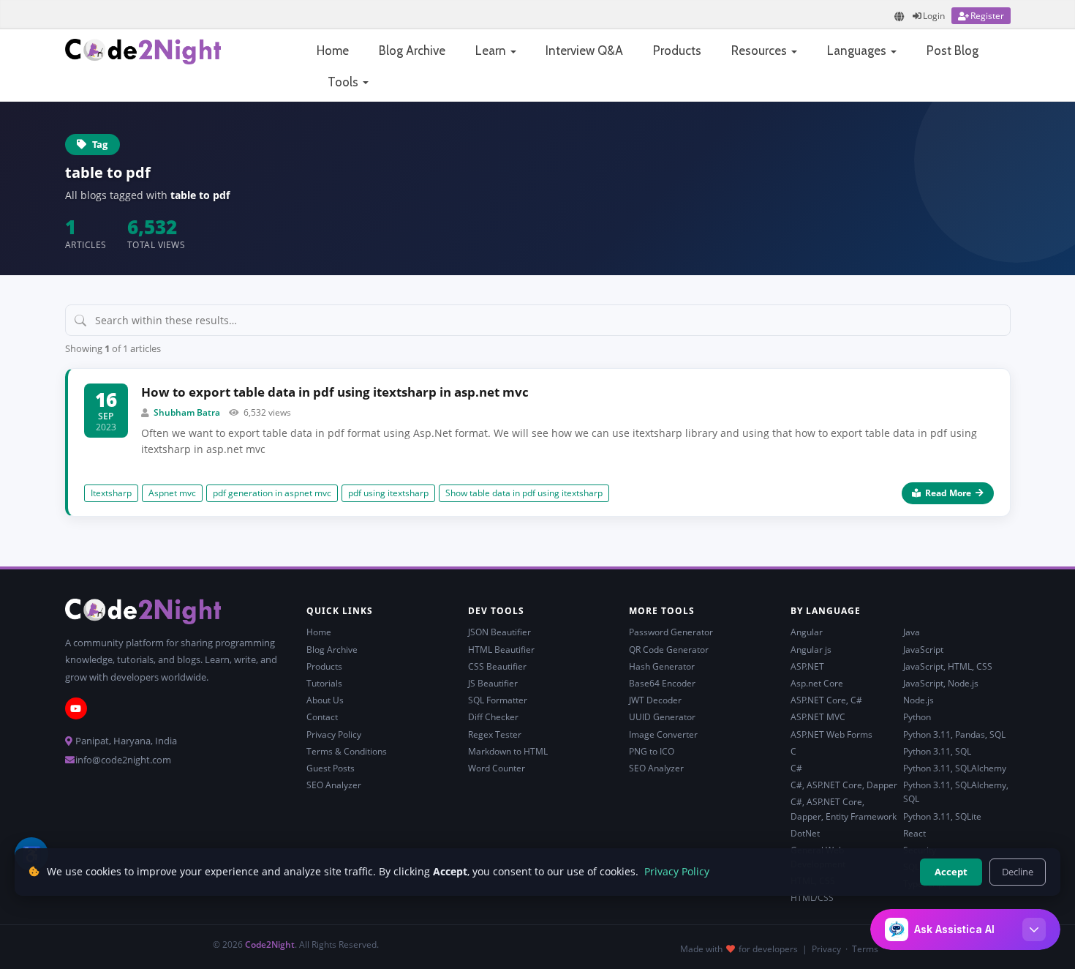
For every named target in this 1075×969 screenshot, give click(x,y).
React (914, 833)
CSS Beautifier (497, 666)
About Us (325, 700)
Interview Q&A (584, 50)
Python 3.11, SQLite (942, 816)
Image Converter (663, 734)
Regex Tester (494, 734)
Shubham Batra (187, 412)
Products (677, 50)
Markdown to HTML (508, 751)
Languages (858, 50)
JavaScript (923, 649)
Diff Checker (493, 717)
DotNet (805, 833)
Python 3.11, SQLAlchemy (954, 768)
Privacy (826, 949)
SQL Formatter (497, 700)
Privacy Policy (333, 734)
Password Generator (671, 632)
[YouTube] (76, 708)
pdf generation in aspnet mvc (272, 493)
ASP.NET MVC (818, 717)
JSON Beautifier (499, 632)
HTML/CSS (812, 897)
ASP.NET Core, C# (826, 700)
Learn (492, 50)
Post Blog (952, 50)
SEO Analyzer (333, 785)
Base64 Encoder (662, 683)
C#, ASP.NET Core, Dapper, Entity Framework (844, 809)
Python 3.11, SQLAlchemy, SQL (955, 792)
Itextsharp (111, 493)
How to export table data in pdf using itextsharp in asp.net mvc (335, 392)
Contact (322, 717)
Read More (948, 493)
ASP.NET (807, 666)
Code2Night (270, 944)
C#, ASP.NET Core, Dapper (844, 785)
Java (911, 632)
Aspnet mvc (172, 493)
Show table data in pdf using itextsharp (524, 493)
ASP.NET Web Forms (831, 734)
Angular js (811, 649)
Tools (344, 82)
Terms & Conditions (346, 751)
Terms (865, 949)
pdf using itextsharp (388, 493)
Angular (807, 632)
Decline (1017, 871)
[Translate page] (899, 16)
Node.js (918, 700)
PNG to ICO (651, 751)
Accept (951, 871)
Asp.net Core (817, 683)
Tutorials (324, 683)
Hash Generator (662, 666)
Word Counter (496, 768)
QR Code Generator (669, 649)
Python (917, 717)
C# (796, 768)
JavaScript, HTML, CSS (947, 666)
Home (333, 50)
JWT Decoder (655, 700)
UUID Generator (662, 717)
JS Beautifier (493, 683)
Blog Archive (412, 50)
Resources (760, 50)
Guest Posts (330, 768)
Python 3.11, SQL (937, 751)
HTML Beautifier (501, 649)
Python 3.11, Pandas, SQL (954, 734)
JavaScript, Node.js (940, 683)
